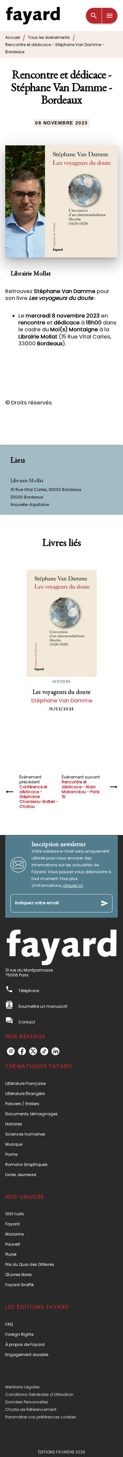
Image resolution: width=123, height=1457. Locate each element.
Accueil (12, 37)
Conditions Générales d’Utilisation (39, 1394)
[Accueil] (32, 15)
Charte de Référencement (30, 1409)
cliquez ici (73, 885)
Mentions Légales (22, 1387)
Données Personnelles (26, 1402)
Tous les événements (49, 37)
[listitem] (10, 1051)
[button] (61, 1083)
